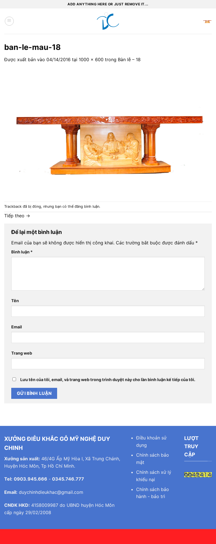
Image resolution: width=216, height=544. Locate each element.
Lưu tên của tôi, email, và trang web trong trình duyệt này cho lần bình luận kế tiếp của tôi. (107, 379)
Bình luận (22, 251)
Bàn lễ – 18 (129, 59)
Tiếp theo (17, 215)
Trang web (21, 353)
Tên (15, 300)
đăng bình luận (87, 206)
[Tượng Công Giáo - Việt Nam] (108, 21)
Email (16, 326)
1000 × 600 (91, 59)
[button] (9, 21)
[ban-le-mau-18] (108, 132)
